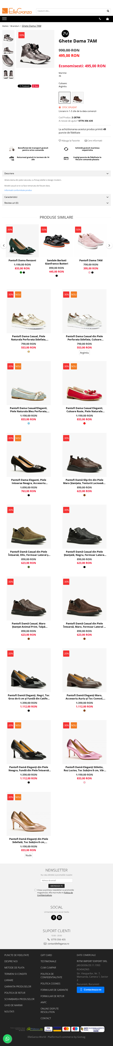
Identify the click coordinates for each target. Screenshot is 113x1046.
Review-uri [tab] (11, 202)
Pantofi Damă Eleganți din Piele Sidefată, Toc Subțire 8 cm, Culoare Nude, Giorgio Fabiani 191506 (28, 840)
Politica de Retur (14, 992)
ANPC (44, 1002)
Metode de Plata (14, 967)
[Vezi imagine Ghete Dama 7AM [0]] (8, 36)
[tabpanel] (35, 49)
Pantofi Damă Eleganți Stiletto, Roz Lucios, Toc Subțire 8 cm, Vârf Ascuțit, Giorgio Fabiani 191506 (84, 769)
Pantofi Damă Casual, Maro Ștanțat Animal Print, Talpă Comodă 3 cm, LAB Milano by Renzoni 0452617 (29, 625)
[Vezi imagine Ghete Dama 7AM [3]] (8, 73)
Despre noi (11, 961)
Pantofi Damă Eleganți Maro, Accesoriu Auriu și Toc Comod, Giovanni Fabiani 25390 (84, 697)
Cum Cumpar (48, 967)
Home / (6, 26)
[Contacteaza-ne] (100, 19)
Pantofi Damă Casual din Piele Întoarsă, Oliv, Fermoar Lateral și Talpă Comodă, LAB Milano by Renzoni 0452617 (28, 553)
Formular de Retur (52, 996)
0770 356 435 (58, 939)
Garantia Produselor (17, 986)
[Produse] (4, 19)
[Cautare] (108, 10)
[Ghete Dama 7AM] (35, 49)
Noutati (9, 1011)
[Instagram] (59, 917)
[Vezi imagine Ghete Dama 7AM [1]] (8, 48)
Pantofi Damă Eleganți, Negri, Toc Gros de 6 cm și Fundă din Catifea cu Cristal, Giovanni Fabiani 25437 (28, 697)
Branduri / (15, 26)
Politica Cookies (50, 983)
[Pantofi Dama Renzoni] (22, 240)
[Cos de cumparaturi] (107, 19)
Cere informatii (94, 140)
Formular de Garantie (54, 989)
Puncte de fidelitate (16, 955)
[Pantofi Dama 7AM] (90, 240)
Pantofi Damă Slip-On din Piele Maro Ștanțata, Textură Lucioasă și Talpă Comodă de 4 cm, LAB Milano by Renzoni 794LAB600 (84, 481)
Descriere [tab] (9, 173)
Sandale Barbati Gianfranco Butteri (56, 262)
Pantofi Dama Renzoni (22, 260)
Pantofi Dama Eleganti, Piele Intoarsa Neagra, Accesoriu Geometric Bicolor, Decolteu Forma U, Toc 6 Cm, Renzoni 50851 (29, 481)
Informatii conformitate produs (18, 190)
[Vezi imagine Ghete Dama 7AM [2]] (8, 61)
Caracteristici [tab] (10, 196)
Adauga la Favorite (70, 140)
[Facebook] (53, 917)
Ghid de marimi (13, 1005)
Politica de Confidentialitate (51, 975)
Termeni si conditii (15, 974)
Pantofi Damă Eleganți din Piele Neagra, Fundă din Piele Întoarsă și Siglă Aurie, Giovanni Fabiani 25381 (29, 769)
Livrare (8, 980)
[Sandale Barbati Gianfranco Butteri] (56, 240)
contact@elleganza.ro (58, 943)
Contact (46, 1018)
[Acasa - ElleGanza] (17, 11)
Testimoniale (48, 961)
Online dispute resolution (50, 1010)
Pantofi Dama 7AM (91, 260)
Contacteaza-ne (92, 989)
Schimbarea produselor (19, 999)
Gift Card (46, 955)
